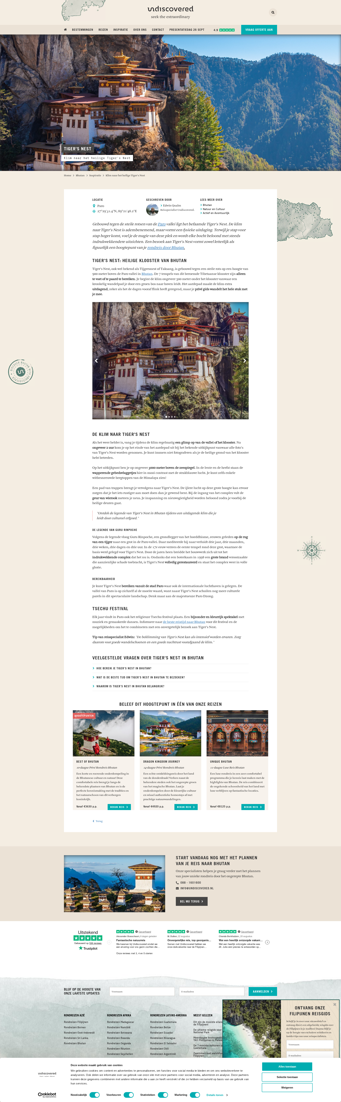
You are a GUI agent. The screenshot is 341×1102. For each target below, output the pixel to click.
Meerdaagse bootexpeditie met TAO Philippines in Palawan (211, 1039)
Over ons (140, 29)
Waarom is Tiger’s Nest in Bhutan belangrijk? (130, 686)
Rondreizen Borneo (75, 1027)
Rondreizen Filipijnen (76, 1022)
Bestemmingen (82, 29)
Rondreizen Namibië (118, 1027)
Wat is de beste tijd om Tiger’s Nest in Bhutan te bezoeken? (140, 677)
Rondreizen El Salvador (163, 1043)
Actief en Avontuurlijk (215, 213)
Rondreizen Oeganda (119, 1043)
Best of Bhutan (87, 761)
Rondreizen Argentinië (163, 1054)
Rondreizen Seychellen (120, 1054)
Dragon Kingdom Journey (161, 761)
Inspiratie (120, 29)
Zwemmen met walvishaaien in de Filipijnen (213, 1054)
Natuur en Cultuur (213, 209)
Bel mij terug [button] (190, 901)
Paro (162, 224)
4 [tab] (174, 417)
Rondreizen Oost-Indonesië (79, 1033)
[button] (188, 882)
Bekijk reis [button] (117, 807)
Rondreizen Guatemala (163, 1022)
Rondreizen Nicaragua (162, 1038)
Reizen (103, 29)
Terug (99, 821)
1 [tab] (166, 417)
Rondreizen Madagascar (120, 1022)
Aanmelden (261, 991)
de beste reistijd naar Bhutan (184, 622)
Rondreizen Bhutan (75, 1043)
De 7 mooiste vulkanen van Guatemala (209, 1046)
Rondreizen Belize (160, 1027)
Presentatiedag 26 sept (186, 29)
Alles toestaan (287, 1066)
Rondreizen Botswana (119, 1033)
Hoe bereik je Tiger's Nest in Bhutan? (123, 668)
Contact (158, 29)
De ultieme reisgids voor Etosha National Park (211, 1031)
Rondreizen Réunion (118, 1049)
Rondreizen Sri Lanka (76, 1038)
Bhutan (207, 205)
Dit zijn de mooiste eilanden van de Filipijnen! (212, 1023)
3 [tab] (172, 417)
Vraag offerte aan (259, 29)
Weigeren (287, 1087)
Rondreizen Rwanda (118, 1038)
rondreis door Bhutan (165, 247)
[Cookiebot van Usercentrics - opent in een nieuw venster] (47, 1095)
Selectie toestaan (287, 1077)
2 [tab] (169, 417)
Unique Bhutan (221, 761)
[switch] (129, 1095)
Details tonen (215, 1094)
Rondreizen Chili (159, 1049)
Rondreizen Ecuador (161, 1033)
